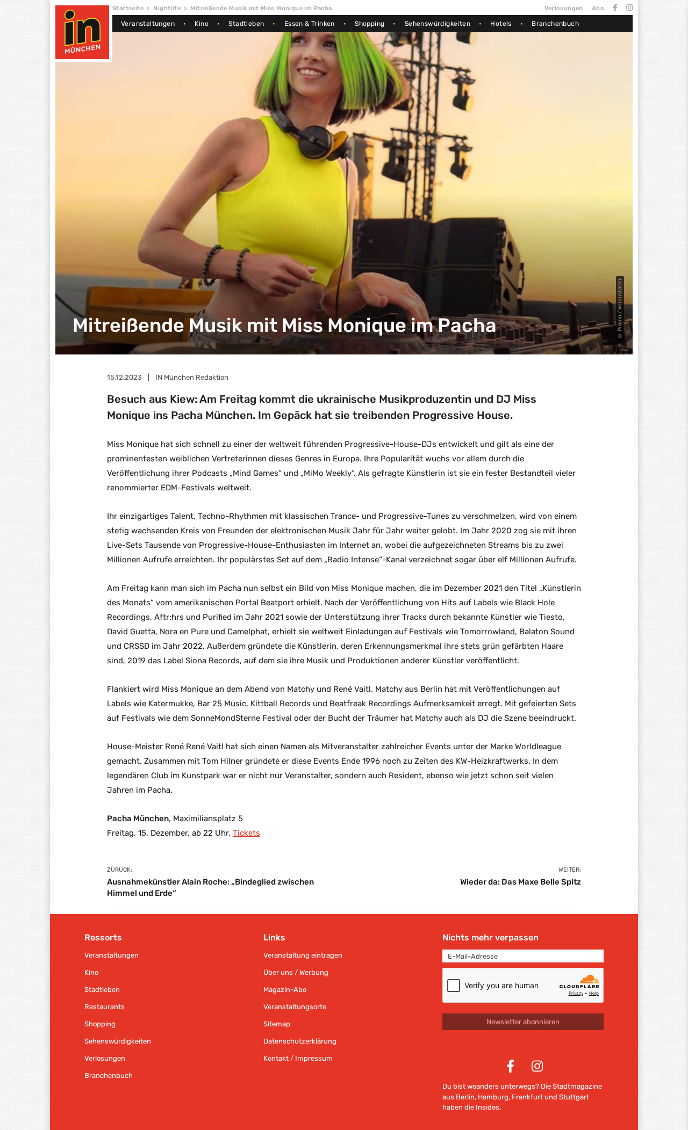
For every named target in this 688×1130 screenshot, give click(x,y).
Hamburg (493, 1097)
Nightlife (167, 8)
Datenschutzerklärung (299, 1041)
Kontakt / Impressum (298, 1058)
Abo (598, 8)
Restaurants (104, 1007)
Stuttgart (574, 1097)
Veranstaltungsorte (294, 1007)
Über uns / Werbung (295, 972)
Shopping (369, 23)
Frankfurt (527, 1097)
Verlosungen (563, 8)
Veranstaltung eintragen (302, 955)
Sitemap (276, 1024)
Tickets (246, 833)
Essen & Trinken (309, 23)
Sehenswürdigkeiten (437, 23)
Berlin (465, 1097)
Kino (202, 23)
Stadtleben (246, 23)
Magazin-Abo (284, 990)
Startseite (128, 8)
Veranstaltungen (148, 23)
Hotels (500, 23)
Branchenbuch (555, 23)
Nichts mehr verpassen (490, 937)
